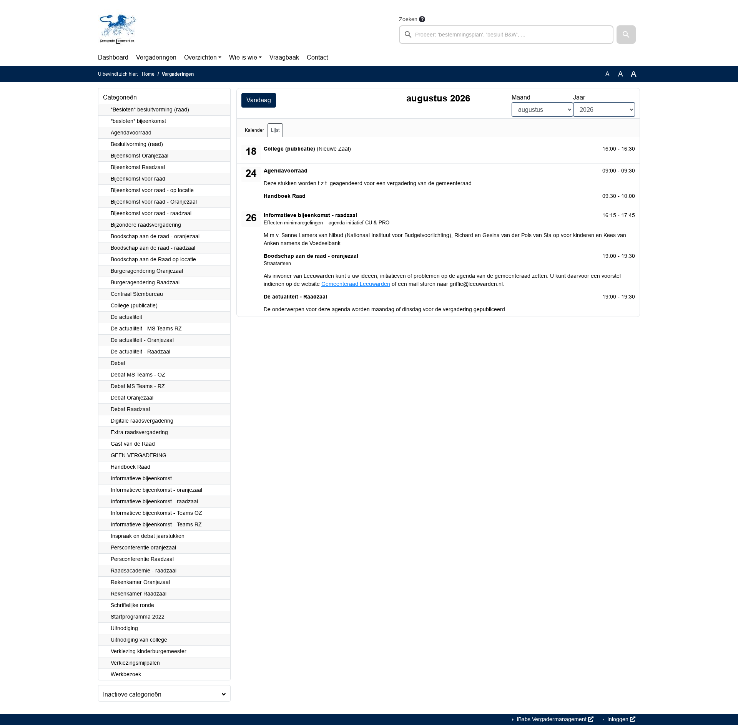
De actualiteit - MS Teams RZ (146, 328)
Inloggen (618, 719)
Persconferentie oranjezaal (143, 547)
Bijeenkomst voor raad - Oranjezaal (154, 202)
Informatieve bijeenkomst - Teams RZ (156, 524)
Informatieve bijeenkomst (141, 478)
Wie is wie (243, 57)
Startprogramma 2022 (138, 617)
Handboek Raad (130, 467)
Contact (317, 57)
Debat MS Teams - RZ (138, 386)
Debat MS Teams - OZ (138, 375)
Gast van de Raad (133, 444)
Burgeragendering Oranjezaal (147, 271)
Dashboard (113, 57)
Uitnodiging (124, 628)
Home (148, 74)
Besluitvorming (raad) (137, 144)
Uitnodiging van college (139, 640)
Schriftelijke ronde (132, 605)
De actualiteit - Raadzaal (140, 351)
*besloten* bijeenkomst (138, 121)
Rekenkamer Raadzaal (138, 594)
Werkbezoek (126, 674)
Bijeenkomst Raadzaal (138, 167)
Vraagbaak (284, 57)
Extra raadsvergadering (139, 432)
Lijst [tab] (275, 130)
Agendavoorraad (131, 132)
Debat (118, 363)
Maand (521, 97)
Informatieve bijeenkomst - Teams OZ (156, 513)
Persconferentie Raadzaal (142, 559)
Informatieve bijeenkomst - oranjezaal (156, 490)
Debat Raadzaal (130, 409)
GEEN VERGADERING (138, 455)
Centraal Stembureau (137, 294)
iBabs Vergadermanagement (551, 719)
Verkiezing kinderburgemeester (148, 651)
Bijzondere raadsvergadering (146, 225)
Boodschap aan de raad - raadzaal (153, 248)
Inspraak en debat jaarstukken (147, 536)
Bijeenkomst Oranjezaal (139, 156)
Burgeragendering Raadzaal (145, 282)
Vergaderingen (156, 57)
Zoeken (408, 19)
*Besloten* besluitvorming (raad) (150, 109)
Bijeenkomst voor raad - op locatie (152, 190)
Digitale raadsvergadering (142, 421)
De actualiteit (126, 317)
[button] (626, 34)
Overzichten (200, 57)
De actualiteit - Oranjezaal (142, 340)
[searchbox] (506, 34)
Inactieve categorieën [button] (132, 694)
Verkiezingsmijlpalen (135, 663)
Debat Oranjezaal (132, 398)
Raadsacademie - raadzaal (143, 570)
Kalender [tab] (254, 130)
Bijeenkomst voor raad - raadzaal (151, 213)
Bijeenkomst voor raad (138, 179)
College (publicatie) (134, 305)
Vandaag (258, 100)
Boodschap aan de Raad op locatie (153, 259)
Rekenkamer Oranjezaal (140, 582)
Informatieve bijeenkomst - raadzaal (154, 501)
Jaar (579, 97)
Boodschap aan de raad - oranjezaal (155, 236)
